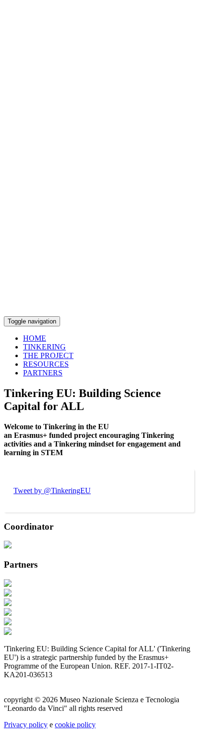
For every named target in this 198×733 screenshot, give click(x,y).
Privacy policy (26, 725)
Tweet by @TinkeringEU (52, 490)
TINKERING (44, 347)
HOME (34, 338)
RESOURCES (46, 364)
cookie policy (75, 725)
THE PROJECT (48, 355)
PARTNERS (42, 373)
